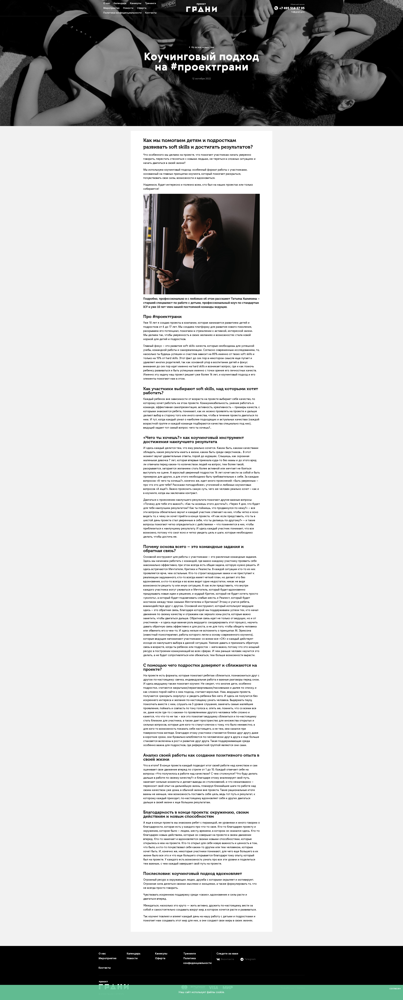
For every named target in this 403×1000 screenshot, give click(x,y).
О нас (106, 3)
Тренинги (150, 3)
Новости (128, 8)
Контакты (151, 13)
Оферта (141, 8)
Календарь (120, 3)
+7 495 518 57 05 (291, 8)
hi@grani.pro (298, 12)
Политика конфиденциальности (122, 13)
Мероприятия (111, 8)
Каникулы (135, 3)
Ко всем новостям (202, 47)
